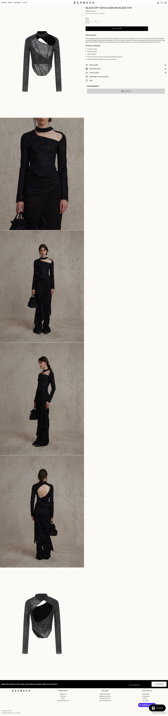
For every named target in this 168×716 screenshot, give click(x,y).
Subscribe (159, 684)
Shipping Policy (105, 696)
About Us (63, 694)
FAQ (63, 698)
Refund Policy (105, 694)
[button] (162, 2)
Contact (63, 696)
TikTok (144, 698)
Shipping (88, 13)
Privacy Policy (105, 698)
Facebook (146, 694)
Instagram (146, 696)
